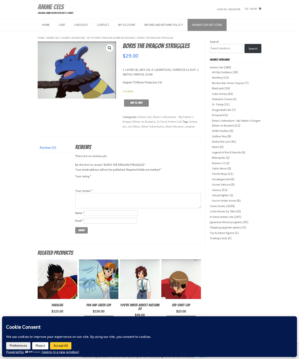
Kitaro (215, 147)
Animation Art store (207, 25)
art (125, 126)
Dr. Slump (218, 104)
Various (217, 190)
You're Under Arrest (224, 200)
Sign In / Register (228, 9)
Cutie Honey (219, 94)
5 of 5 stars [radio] (99, 181)
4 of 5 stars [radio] (94, 181)
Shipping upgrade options (226, 227)
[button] (109, 48)
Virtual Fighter (220, 195)
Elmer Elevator (175, 126)
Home (46, 25)
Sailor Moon (219, 168)
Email (79, 220)
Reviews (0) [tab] (48, 147)
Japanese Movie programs (226, 222)
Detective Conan (222, 99)
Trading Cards (218, 238)
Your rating (83, 176)
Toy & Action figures (222, 233)
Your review (84, 191)
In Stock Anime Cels (169, 121)
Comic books (218, 206)
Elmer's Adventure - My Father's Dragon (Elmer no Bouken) (98, 37)
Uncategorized (221, 179)
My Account (126, 25)
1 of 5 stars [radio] (77, 181)
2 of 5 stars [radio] (83, 181)
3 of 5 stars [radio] (88, 181)
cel (130, 126)
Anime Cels (51, 7)
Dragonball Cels (221, 110)
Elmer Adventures (153, 126)
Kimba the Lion (221, 141)
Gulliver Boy (219, 136)
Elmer (136, 126)
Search (214, 41)
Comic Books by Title (222, 211)
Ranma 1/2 (218, 163)
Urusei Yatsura (221, 184)
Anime (193, 121)
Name (79, 213)
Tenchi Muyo (220, 174)
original (189, 126)
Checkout (81, 25)
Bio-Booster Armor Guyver (228, 83)
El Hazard (218, 115)
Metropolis (218, 157)
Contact (103, 25)
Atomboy (217, 77)
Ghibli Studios (220, 131)
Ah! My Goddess (222, 72)
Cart (62, 25)
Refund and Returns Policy (163, 25)
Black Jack (218, 88)
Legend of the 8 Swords (226, 152)
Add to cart (136, 102)
